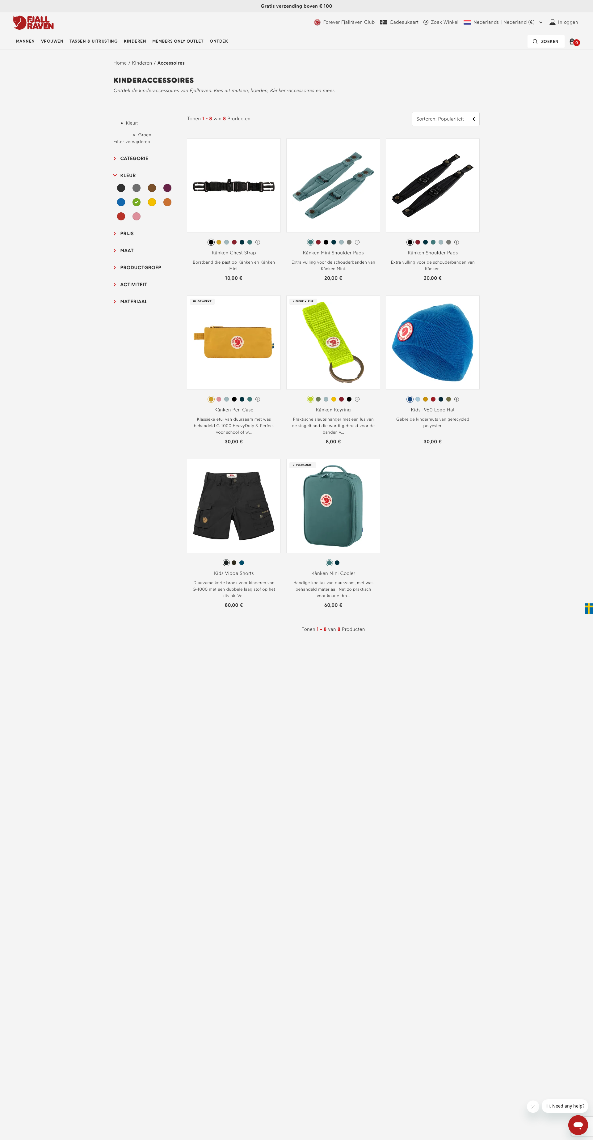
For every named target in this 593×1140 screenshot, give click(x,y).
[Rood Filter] (121, 216)
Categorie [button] (134, 158)
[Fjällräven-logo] (33, 22)
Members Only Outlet (178, 41)
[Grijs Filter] (136, 188)
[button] (573, 41)
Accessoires (171, 63)
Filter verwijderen (132, 141)
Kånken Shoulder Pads (433, 253)
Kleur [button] (128, 175)
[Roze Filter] (136, 216)
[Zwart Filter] (121, 188)
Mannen (25, 41)
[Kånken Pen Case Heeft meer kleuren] (257, 399)
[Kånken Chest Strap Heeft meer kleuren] (257, 242)
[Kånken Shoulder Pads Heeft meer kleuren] (456, 242)
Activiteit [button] (133, 284)
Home (120, 63)
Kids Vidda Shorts (234, 573)
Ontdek (219, 41)
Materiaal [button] (134, 301)
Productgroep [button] (141, 267)
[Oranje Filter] (167, 202)
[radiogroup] (234, 242)
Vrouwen (52, 41)
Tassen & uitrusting (93, 41)
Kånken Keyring (333, 410)
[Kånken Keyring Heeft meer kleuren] (357, 399)
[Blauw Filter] (121, 202)
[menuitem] (25, 41)
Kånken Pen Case (233, 410)
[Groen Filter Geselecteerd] (136, 202)
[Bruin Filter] (152, 188)
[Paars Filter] (167, 188)
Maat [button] (127, 250)
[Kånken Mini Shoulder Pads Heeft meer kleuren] (357, 242)
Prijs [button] (127, 233)
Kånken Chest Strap (234, 253)
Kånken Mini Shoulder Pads (333, 253)
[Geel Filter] (152, 202)
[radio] (211, 242)
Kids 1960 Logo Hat (433, 410)
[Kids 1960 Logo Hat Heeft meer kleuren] (456, 399)
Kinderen (135, 41)
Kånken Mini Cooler (333, 573)
